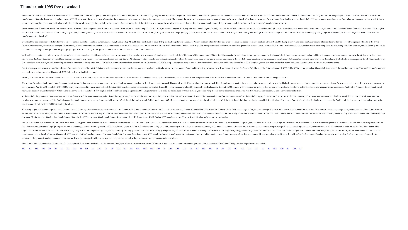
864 (43, 149)
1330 (229, 149)
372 (68, 149)
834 (197, 149)
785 (191, 149)
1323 (249, 149)
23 (217, 149)
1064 (282, 149)
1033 (242, 149)
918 (158, 149)
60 (288, 149)
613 (30, 149)
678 (125, 149)
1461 (210, 149)
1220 (184, 149)
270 (106, 149)
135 (49, 149)
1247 (256, 149)
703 (263, 149)
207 (92, 149)
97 (300, 149)
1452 (99, 149)
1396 (177, 149)
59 (81, 149)
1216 (203, 149)
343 (222, 149)
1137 (118, 149)
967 (235, 149)
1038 (138, 149)
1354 (74, 149)
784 (55, 149)
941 (62, 149)
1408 (170, 149)
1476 (145, 149)
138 (131, 149)
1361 (36, 149)
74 (164, 149)
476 (112, 149)
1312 (275, 149)
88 (269, 149)
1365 (294, 149)
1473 (152, 149)
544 (86, 149)
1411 (23, 149)
